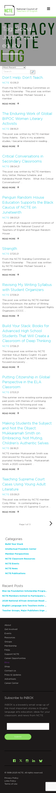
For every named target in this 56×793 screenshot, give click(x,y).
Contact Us (10, 671)
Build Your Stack (14, 544)
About (7, 625)
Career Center (11, 683)
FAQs (7, 650)
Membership (10, 646)
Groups (8, 642)
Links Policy (10, 781)
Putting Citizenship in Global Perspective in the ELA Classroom (26, 382)
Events (7, 633)
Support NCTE (11, 654)
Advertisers (10, 679)
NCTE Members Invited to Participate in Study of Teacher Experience (24, 596)
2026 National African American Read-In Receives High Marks (24, 601)
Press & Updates (12, 675)
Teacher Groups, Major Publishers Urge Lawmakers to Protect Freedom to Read (24, 611)
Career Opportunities (15, 658)
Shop (7, 667)
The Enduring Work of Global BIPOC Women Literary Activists (27, 119)
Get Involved (10, 629)
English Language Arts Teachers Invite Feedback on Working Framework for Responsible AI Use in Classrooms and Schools (24, 606)
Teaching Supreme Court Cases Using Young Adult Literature (24, 484)
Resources (9, 638)
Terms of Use (10, 784)
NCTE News (11, 569)
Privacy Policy (11, 778)
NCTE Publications (15, 573)
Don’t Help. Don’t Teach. (22, 77)
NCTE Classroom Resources (20, 559)
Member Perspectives (17, 554)
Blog (6, 662)
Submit (18, 737)
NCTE (5, 83)
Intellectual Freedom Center (20, 549)
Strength (9, 249)
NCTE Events (12, 564)
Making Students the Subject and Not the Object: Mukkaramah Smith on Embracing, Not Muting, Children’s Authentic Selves (27, 433)
